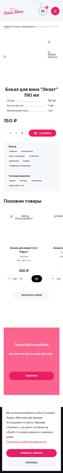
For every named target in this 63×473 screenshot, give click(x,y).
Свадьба (13, 151)
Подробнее (32, 375)
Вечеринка (37, 181)
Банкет (12, 181)
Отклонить (31, 462)
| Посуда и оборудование (23, 27)
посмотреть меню (31, 295)
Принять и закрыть (31, 453)
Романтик (34, 156)
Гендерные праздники (20, 166)
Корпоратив (27, 151)
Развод (26, 161)
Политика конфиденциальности (26, 442)
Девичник (14, 161)
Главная (7, 27)
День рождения (17, 156)
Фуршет (23, 181)
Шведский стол (16, 185)
